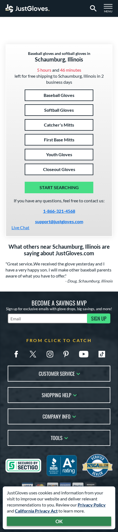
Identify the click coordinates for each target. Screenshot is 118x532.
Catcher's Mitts (59, 124)
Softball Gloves (59, 110)
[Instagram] (50, 354)
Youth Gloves (59, 154)
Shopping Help (56, 394)
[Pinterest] (65, 354)
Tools (57, 437)
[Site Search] (92, 8)
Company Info (57, 416)
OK (59, 521)
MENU (110, 10)
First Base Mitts (59, 139)
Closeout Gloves (59, 169)
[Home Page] (27, 8)
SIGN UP (98, 318)
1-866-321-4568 (59, 211)
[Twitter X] (33, 354)
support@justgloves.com (59, 221)
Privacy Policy (92, 504)
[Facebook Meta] (16, 354)
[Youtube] (83, 354)
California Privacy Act (36, 510)
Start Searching (59, 187)
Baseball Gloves (59, 95)
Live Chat (20, 227)
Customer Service (57, 373)
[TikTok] (102, 354)
